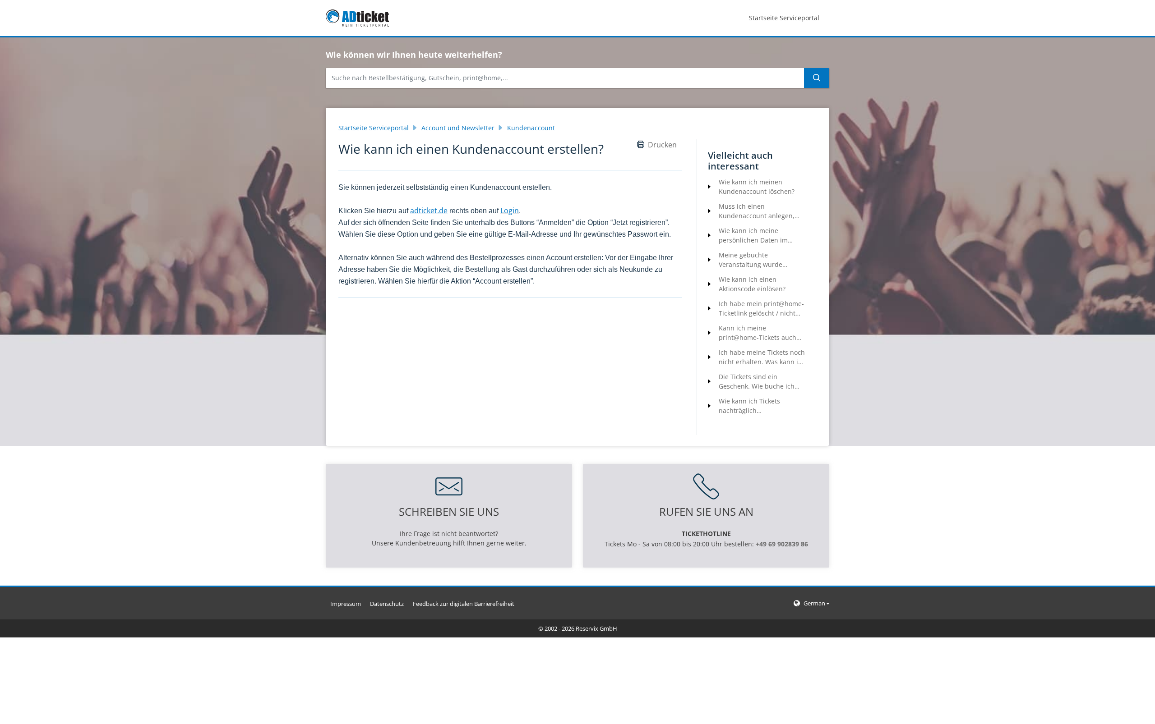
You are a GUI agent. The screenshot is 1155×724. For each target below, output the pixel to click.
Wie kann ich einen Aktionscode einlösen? (752, 284)
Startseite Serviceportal (373, 128)
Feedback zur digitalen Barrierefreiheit (463, 604)
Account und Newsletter (457, 128)
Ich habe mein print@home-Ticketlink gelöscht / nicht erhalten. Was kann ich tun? (761, 308)
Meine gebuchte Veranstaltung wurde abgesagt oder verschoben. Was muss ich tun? (760, 260)
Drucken (662, 145)
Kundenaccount (531, 128)
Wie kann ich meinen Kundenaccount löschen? (757, 187)
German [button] (814, 603)
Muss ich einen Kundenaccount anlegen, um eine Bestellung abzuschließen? (757, 211)
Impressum (345, 604)
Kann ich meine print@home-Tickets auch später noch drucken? (757, 333)
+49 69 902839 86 (782, 544)
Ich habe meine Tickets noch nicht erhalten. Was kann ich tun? (762, 357)
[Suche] (816, 78)
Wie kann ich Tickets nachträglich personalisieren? (749, 406)
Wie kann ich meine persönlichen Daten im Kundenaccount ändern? (756, 235)
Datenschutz (387, 604)
